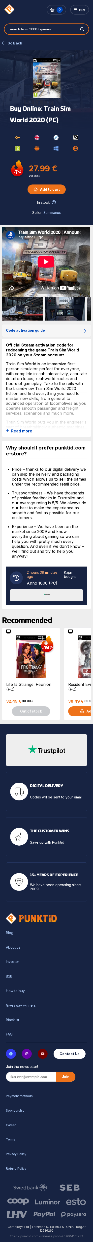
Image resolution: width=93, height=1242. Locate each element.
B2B (9, 976)
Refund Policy (16, 1168)
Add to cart (50, 189)
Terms (10, 1139)
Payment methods (19, 1096)
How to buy (15, 991)
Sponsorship (15, 1110)
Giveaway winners (21, 1005)
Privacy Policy (16, 1154)
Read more (21, 431)
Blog (9, 933)
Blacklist (12, 1020)
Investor (12, 962)
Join (65, 1077)
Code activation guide (25, 330)
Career (11, 1125)
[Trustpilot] (47, 594)
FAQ (9, 1034)
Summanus (52, 212)
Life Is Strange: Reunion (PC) (28, 687)
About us (13, 947)
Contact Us (70, 1054)
